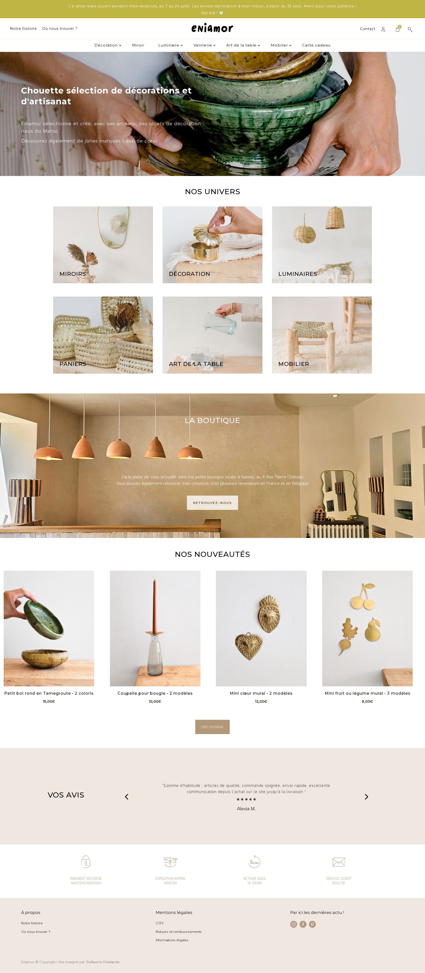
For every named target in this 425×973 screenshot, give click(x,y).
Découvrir (212, 727)
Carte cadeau (316, 45)
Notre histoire (23, 29)
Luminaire (168, 45)
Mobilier (279, 45)
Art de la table (241, 45)
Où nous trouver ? (59, 29)
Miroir (138, 45)
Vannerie (203, 45)
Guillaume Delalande (103, 962)
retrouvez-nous (212, 503)
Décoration (106, 45)
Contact (368, 29)
